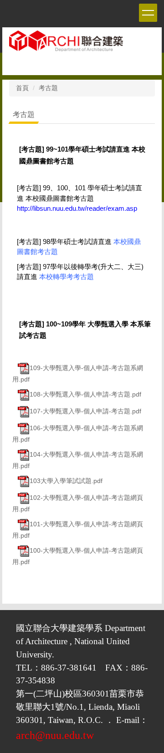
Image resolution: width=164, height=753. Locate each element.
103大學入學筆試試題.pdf (66, 480)
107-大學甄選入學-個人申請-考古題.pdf (85, 411)
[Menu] (148, 13)
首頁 (22, 88)
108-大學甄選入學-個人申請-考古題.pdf (85, 394)
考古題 (48, 88)
